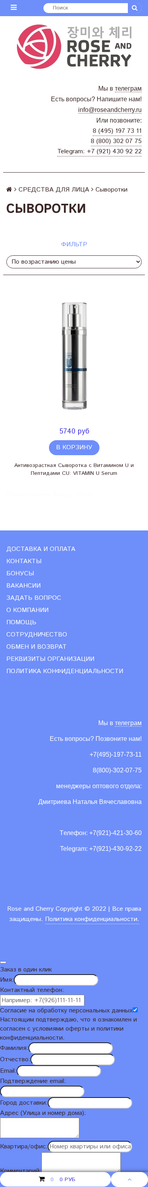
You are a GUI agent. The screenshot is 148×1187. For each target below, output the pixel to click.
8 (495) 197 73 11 (117, 131)
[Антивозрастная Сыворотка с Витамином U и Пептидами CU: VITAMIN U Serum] (74, 355)
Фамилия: (14, 1048)
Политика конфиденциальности (64, 671)
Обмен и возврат (36, 646)
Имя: (7, 979)
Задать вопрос (33, 598)
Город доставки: (24, 1102)
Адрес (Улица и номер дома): (43, 1113)
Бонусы (20, 573)
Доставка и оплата (40, 549)
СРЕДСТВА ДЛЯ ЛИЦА (54, 189)
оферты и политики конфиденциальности (62, 1033)
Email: (8, 1070)
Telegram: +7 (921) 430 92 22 (99, 151)
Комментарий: (20, 1171)
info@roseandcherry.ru (110, 109)
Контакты (23, 561)
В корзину (74, 447)
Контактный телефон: (32, 990)
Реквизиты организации (50, 659)
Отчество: (15, 1059)
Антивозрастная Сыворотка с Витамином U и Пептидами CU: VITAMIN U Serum (74, 469)
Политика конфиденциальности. (92, 919)
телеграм (128, 88)
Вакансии (23, 585)
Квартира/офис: (24, 1146)
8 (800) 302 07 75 (116, 141)
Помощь (21, 622)
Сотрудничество (36, 634)
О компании (27, 610)
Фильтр (74, 244)
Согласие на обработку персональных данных (66, 1010)
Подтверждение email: (33, 1081)
